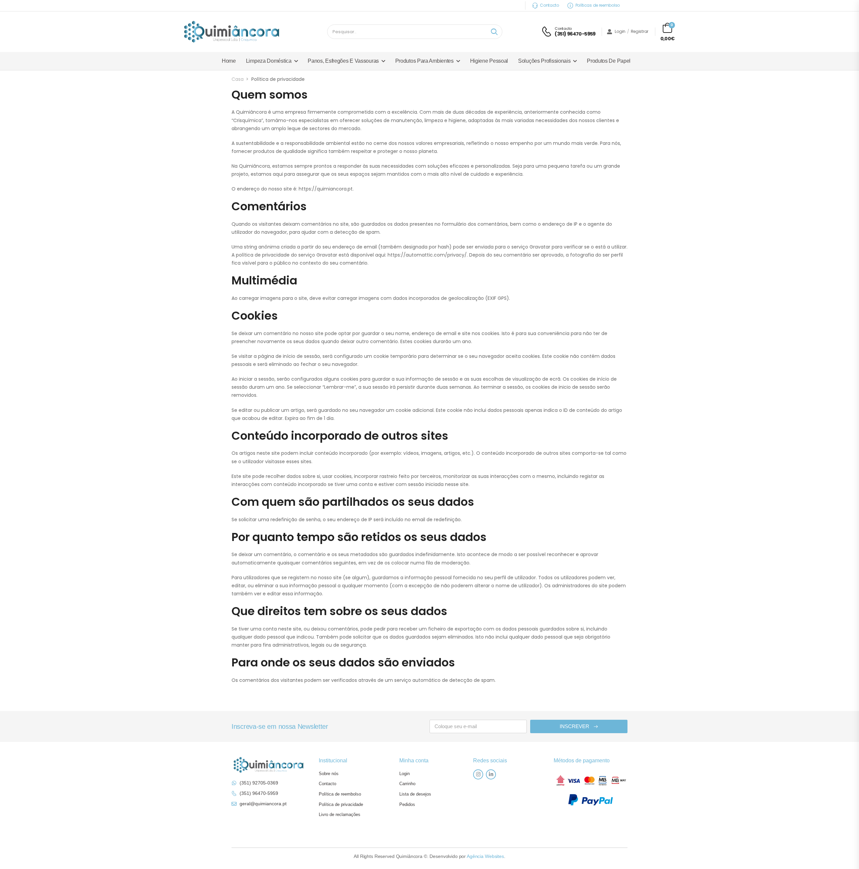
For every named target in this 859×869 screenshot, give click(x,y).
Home (229, 61)
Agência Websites (485, 856)
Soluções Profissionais (544, 61)
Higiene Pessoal (489, 61)
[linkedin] (491, 774)
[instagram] (478, 774)
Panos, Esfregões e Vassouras (343, 61)
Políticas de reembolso (597, 5)
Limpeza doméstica (269, 61)
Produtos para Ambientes (424, 61)
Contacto (549, 5)
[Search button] (494, 31)
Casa (238, 79)
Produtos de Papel (608, 61)
